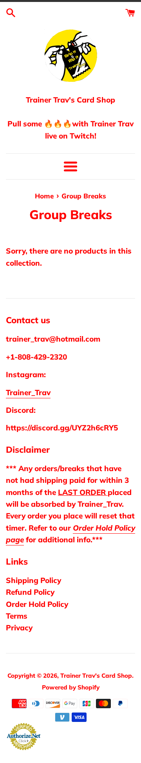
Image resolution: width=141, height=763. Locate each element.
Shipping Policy (33, 580)
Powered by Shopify (70, 687)
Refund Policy (30, 592)
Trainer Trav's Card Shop (96, 675)
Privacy (19, 627)
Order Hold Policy (37, 604)
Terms (16, 616)
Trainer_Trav (28, 392)
